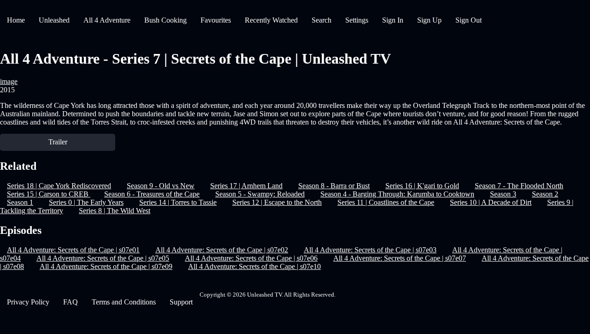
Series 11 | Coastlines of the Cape (385, 202)
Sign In (392, 20)
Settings (356, 20)
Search (321, 20)
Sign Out (468, 20)
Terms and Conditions (124, 302)
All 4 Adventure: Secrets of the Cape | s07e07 (399, 258)
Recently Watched (271, 20)
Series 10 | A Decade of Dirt (490, 202)
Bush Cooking (165, 20)
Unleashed (54, 20)
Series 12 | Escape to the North (277, 202)
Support (181, 302)
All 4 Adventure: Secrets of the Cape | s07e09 (106, 266)
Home (16, 20)
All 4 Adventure (106, 20)
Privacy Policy (28, 302)
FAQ (70, 302)
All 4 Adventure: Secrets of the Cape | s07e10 (254, 266)
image (9, 81)
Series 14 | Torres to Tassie (178, 202)
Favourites (216, 20)
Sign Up (429, 20)
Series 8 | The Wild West (114, 211)
